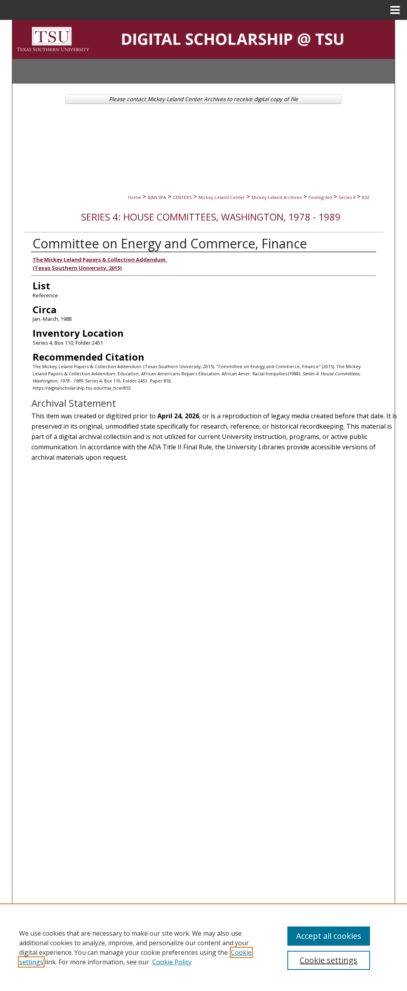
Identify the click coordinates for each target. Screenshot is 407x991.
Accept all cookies (328, 936)
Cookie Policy (172, 962)
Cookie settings (328, 960)
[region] (203, 947)
